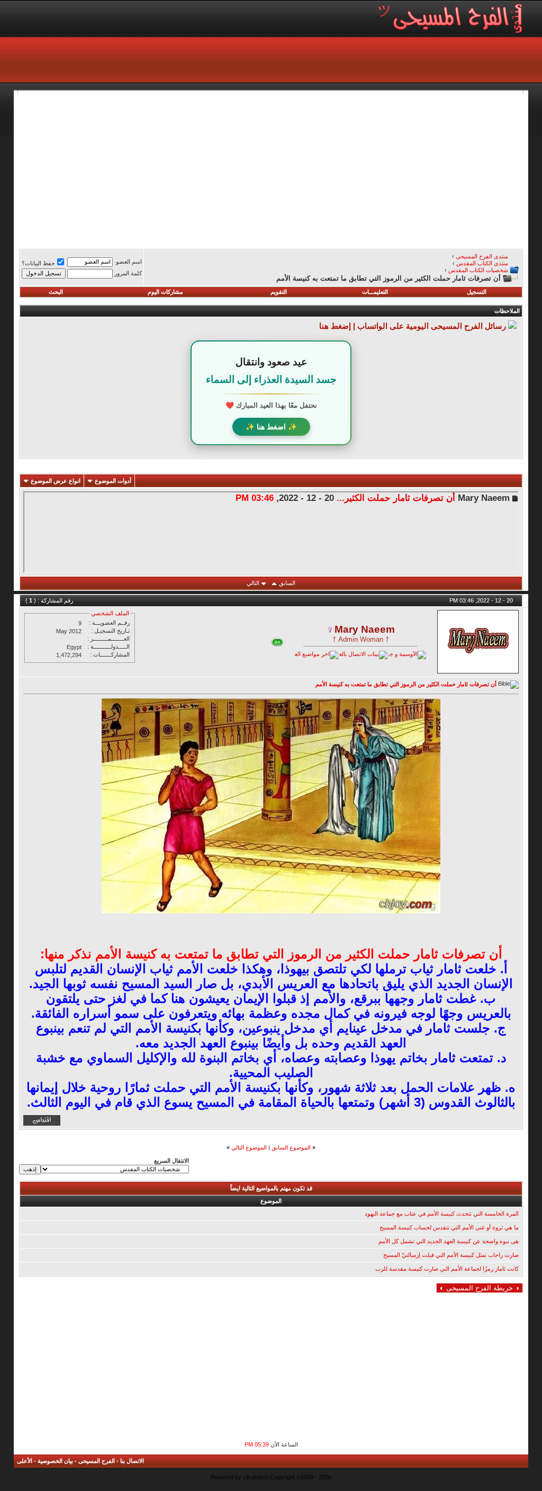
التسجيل (476, 292)
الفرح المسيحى (96, 1461)
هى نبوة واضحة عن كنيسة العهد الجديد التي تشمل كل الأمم (448, 1241)
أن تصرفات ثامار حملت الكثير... (396, 497)
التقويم (278, 292)
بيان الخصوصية (55, 1461)
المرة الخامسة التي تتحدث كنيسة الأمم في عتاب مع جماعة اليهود (442, 1213)
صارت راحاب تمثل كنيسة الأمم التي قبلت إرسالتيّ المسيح (451, 1255)
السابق (287, 583)
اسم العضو (129, 261)
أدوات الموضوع (113, 481)
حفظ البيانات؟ (38, 263)
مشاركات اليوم (165, 292)
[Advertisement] (271, 168)
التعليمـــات (375, 292)
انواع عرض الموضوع (55, 481)
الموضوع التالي (249, 1147)
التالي (253, 583)
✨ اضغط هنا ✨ (271, 427)
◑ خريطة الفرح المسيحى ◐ (479, 1288)
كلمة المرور (128, 273)
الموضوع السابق (291, 1147)
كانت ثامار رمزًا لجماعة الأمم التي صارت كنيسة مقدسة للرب (447, 1268)
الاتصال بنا (132, 1461)
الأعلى (24, 1461)
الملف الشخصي (110, 613)
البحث (56, 292)
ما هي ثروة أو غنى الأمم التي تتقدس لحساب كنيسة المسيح (449, 1227)
